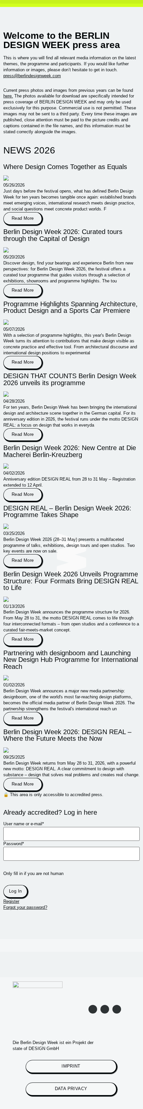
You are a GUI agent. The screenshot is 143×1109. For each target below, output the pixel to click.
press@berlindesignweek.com (32, 75)
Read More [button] (23, 218)
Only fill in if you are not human (33, 874)
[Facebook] (116, 1009)
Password (13, 844)
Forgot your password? (25, 907)
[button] (71, 2)
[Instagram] (92, 1009)
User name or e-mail (23, 824)
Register (11, 901)
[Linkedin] (104, 1009)
